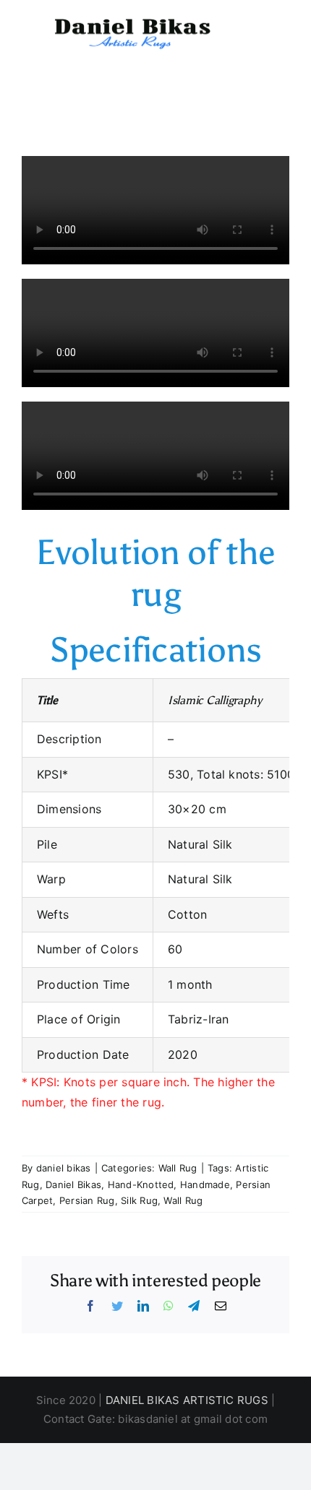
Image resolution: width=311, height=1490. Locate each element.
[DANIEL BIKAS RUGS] (130, 21)
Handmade (205, 1184)
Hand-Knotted (141, 1184)
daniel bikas (63, 1168)
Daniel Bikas (73, 1184)
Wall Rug (177, 1168)
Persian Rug (87, 1200)
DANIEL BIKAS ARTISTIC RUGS (187, 1400)
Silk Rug (139, 1200)
